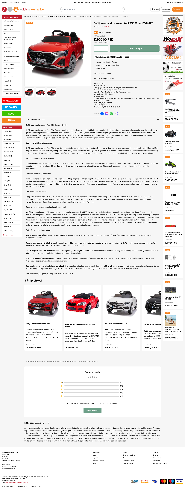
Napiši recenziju (92, 410)
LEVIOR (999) (8, 168)
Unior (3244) (7, 139)
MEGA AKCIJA (11, 100)
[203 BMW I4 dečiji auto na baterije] (170, 134)
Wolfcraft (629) (8, 222)
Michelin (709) (8, 210)
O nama (155, 455)
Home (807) (7, 193)
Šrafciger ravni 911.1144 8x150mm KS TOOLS (172, 203)
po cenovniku (113, 65)
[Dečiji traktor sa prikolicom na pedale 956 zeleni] (170, 164)
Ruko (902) (7, 181)
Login (94, 455)
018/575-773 (80, 2)
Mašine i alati (7, 48)
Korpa (94, 463)
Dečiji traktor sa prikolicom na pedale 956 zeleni (173, 173)
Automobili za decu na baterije (83, 16)
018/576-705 (97, 2)
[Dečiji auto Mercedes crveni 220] (43, 303)
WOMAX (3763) (8, 135)
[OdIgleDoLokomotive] (23, 9)
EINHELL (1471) (8, 160)
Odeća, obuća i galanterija (11, 56)
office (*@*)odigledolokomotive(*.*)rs (16, 482)
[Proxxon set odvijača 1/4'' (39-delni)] (170, 289)
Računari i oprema (9, 64)
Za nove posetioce (129, 455)
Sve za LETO (7, 85)
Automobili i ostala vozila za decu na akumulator (57, 16)
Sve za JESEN (8, 81)
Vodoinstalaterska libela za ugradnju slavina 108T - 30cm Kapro (173, 234)
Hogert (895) (7, 185)
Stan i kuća (7, 72)
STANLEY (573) (8, 231)
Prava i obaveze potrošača (115, 441)
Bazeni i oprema (8, 29)
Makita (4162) (8, 131)
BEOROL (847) (8, 189)
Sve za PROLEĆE (9, 89)
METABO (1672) (8, 152)
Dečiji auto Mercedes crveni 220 (38, 324)
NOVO (11, 113)
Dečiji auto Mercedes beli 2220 (115, 324)
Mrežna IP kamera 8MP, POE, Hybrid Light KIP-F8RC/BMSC (172, 266)
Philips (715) (7, 206)
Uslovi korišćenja (128, 460)
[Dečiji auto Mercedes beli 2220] (121, 303)
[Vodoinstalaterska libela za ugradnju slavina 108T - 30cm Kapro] (170, 225)
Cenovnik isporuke (159, 458)
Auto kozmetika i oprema (11, 21)
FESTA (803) (7, 197)
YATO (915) (7, 177)
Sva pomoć (126, 458)
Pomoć (24, 2)
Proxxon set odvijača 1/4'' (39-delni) (173, 298)
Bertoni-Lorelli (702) (10, 214)
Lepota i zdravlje (8, 43)
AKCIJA (11, 120)
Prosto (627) (7, 226)
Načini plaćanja (128, 463)
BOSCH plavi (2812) (9, 143)
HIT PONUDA (11, 107)
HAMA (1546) (8, 156)
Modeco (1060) (8, 164)
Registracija (96, 458)
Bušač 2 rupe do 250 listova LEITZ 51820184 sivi (172, 111)
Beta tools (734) (8, 202)
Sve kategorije (28, 16)
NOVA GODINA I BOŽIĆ (11, 52)
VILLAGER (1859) (9, 147)
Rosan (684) (7, 218)
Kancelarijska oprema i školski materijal (10, 38)
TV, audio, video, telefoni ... (12, 93)
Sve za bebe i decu (9, 77)
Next (94, 52)
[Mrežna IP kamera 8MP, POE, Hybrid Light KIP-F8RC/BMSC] (170, 257)
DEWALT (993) (8, 172)
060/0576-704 (106, 2)
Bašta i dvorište (8, 25)
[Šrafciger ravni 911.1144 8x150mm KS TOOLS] (170, 195)
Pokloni (6, 60)
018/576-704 (89, 2)
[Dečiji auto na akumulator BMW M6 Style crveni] (82, 304)
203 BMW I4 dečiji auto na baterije (172, 142)
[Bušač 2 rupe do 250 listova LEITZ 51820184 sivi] (170, 101)
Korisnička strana (15, 2)
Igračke (6, 33)
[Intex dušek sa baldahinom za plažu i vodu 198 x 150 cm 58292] (170, 320)
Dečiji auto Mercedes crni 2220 (155, 324)
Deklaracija (100, 68)
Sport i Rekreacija (9, 68)
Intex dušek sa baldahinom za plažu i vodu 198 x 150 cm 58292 (173, 329)
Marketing (5, 2)
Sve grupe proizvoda (160, 463)
